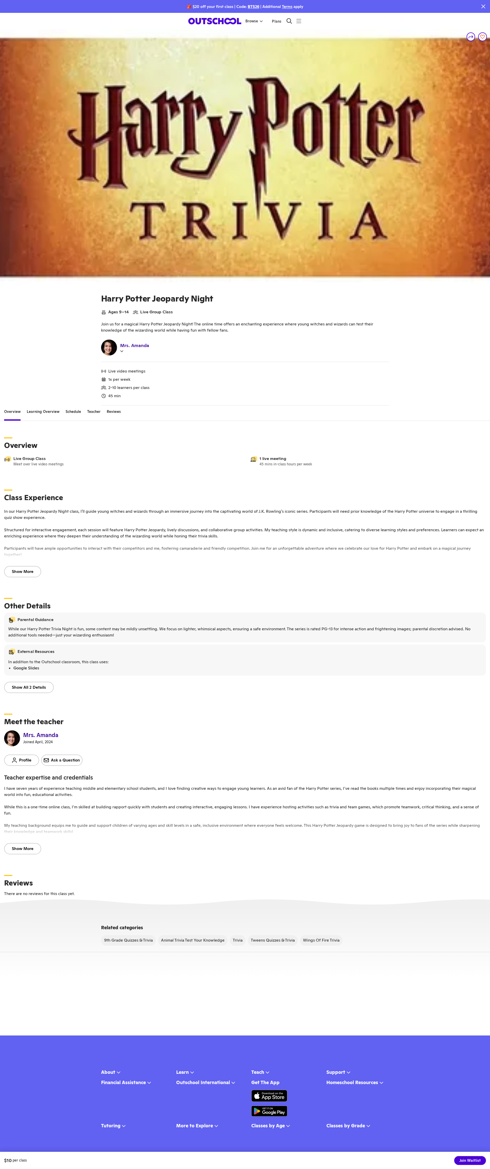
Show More (22, 571)
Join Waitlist (470, 1160)
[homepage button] (214, 21)
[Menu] (298, 21)
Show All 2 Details (29, 687)
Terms (287, 6)
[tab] (12, 411)
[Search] (289, 21)
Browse (251, 21)
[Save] (482, 36)
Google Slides (26, 668)
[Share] (471, 36)
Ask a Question (65, 760)
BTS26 (253, 6)
